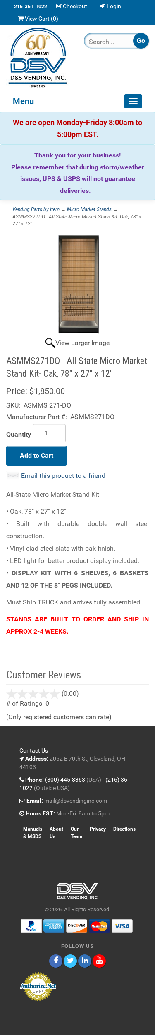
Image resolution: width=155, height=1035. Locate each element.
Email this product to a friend (63, 475)
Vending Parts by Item (36, 209)
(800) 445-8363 (65, 779)
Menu (23, 101)
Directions (124, 829)
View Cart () (41, 18)
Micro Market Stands (89, 209)
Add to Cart (36, 455)
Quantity (18, 434)
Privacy (98, 829)
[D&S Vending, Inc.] (39, 57)
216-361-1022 (30, 6)
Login (114, 6)
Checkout (75, 6)
